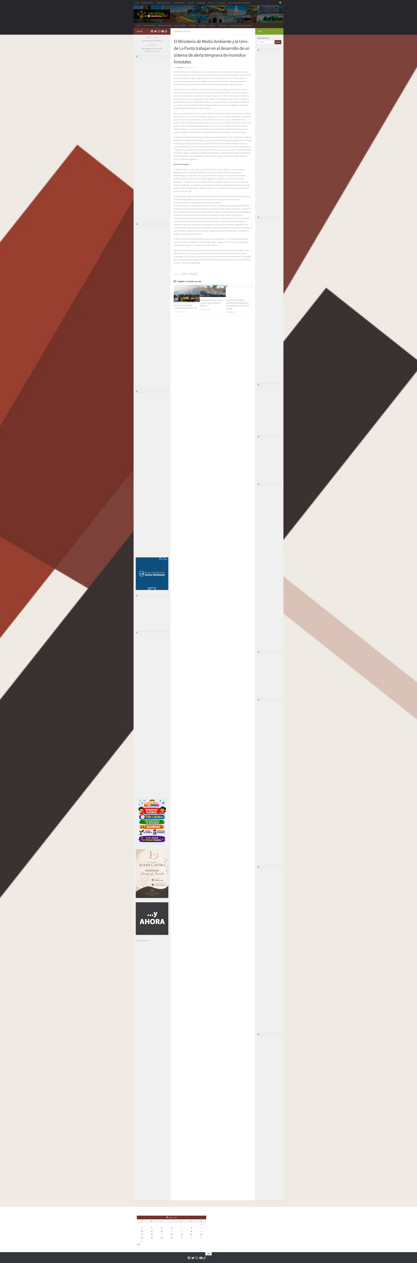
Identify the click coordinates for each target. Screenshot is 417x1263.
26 (161, 1238)
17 (142, 1234)
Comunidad (178, 31)
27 (171, 1238)
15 (191, 1231)
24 (142, 1238)
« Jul (138, 1244)
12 (161, 1231)
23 (201, 1234)
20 (171, 1234)
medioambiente (193, 274)
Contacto (191, 3)
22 (191, 1234)
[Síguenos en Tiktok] (166, 31)
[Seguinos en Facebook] (152, 31)
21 (181, 1234)
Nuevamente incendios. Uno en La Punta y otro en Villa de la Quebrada (211, 303)
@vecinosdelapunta (142, 940)
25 (152, 1238)
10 (142, 1231)
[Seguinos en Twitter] (155, 31)
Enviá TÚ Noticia (179, 3)
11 (152, 1231)
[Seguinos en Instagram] (159, 31)
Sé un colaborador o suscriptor (239, 3)
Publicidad (201, 3)
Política (187, 31)
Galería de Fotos (147, 3)
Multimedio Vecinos (163, 3)
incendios (184, 274)
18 (152, 1234)
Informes (211, 3)
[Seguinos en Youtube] (162, 31)
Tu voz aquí (221, 3)
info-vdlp (180, 68)
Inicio (137, 3)
